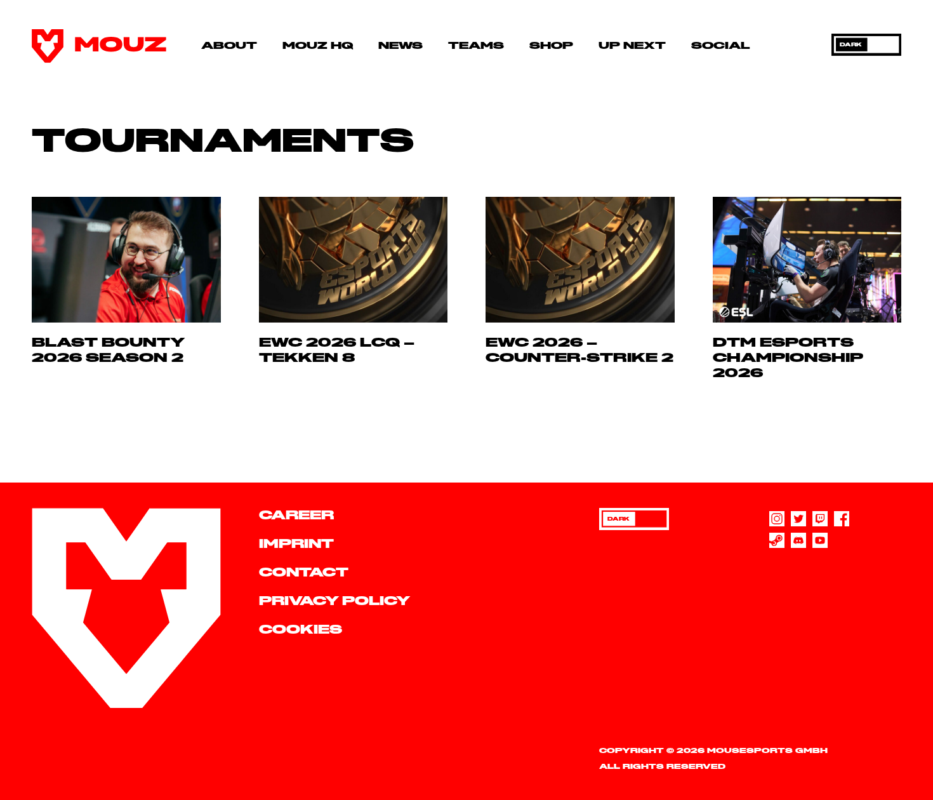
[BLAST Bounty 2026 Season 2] (126, 260)
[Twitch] (820, 518)
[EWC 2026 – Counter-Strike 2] (580, 260)
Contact (303, 573)
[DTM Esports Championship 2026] (807, 260)
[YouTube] (820, 540)
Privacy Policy (334, 602)
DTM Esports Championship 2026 (788, 358)
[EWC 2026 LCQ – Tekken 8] (353, 260)
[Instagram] (776, 518)
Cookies (300, 630)
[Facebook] (841, 518)
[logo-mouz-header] (99, 46)
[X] (798, 518)
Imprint (296, 544)
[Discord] (798, 540)
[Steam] (776, 540)
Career (296, 516)
